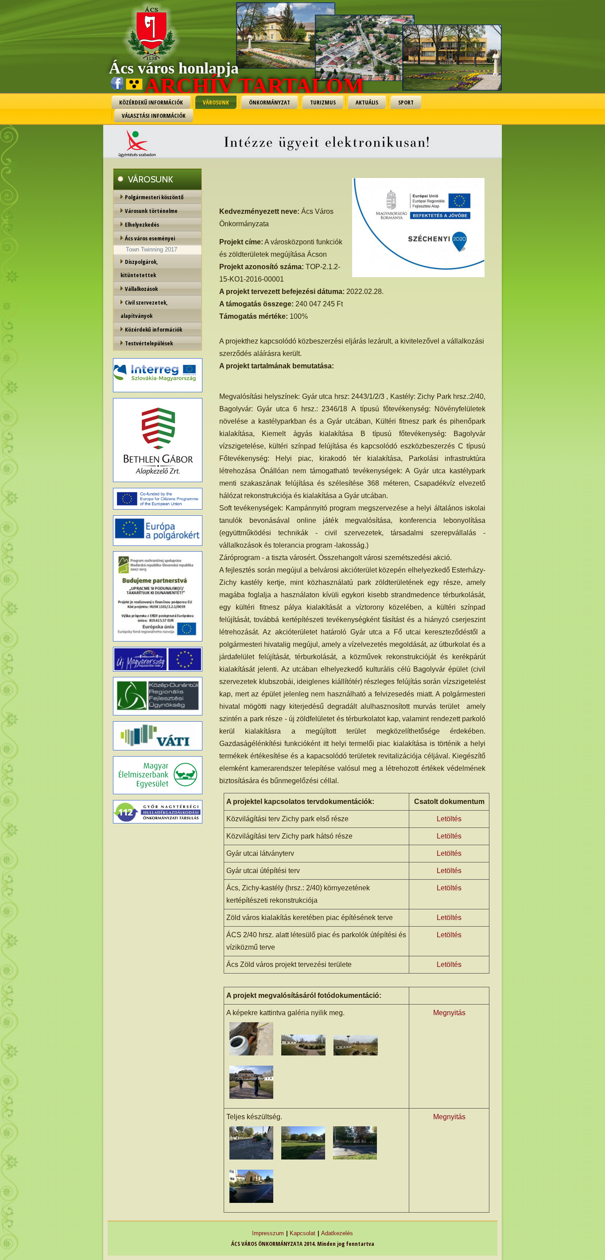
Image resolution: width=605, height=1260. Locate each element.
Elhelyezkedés (142, 224)
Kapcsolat (302, 1233)
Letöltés (449, 819)
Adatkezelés (337, 1233)
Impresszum (268, 1233)
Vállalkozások (141, 289)
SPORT (406, 102)
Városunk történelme (151, 211)
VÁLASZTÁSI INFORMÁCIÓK (154, 116)
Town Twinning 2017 (151, 249)
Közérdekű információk (153, 329)
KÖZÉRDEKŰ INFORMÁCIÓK (151, 102)
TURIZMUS (323, 102)
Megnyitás (449, 1013)
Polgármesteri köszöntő (154, 197)
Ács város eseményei (150, 238)
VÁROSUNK (216, 102)
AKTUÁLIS (367, 102)
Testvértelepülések (149, 343)
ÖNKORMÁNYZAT (269, 102)
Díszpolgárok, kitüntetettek (139, 268)
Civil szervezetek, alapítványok (144, 309)
